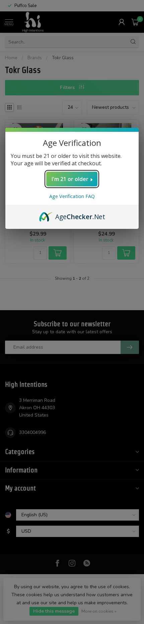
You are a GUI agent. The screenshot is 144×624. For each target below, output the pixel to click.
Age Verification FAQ (72, 196)
